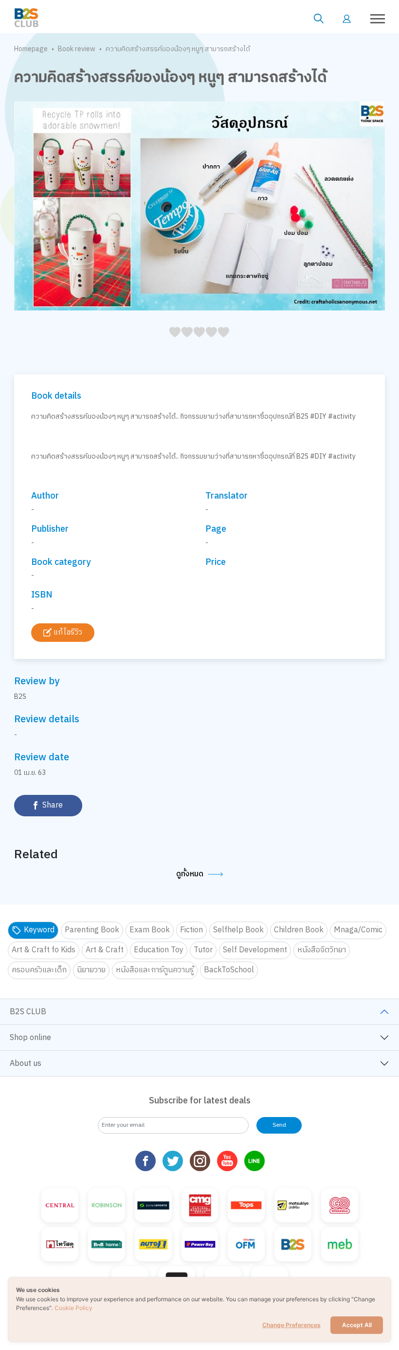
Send (279, 1125)
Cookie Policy (73, 1307)
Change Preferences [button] (291, 1325)
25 (196, 343)
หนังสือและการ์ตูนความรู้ (155, 970)
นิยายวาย (91, 970)
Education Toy (158, 950)
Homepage (31, 49)
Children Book (299, 930)
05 (172, 343)
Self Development (255, 950)
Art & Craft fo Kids (43, 950)
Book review (76, 49)
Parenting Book (92, 930)
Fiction (191, 930)
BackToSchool (229, 970)
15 (184, 343)
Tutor (203, 950)
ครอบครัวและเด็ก (39, 970)
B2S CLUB (28, 1012)
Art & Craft (105, 950)
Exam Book (149, 930)
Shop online (30, 1037)
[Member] (347, 19)
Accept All (357, 1325)
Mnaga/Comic (358, 930)
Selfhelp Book (238, 930)
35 (208, 343)
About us (25, 1063)
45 (220, 343)
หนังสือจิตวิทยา (321, 950)
